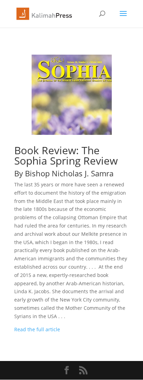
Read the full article (37, 329)
